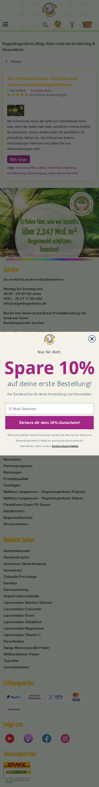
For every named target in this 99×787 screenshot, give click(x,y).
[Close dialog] (92, 338)
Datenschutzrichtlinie (65, 446)
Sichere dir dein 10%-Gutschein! (49, 422)
